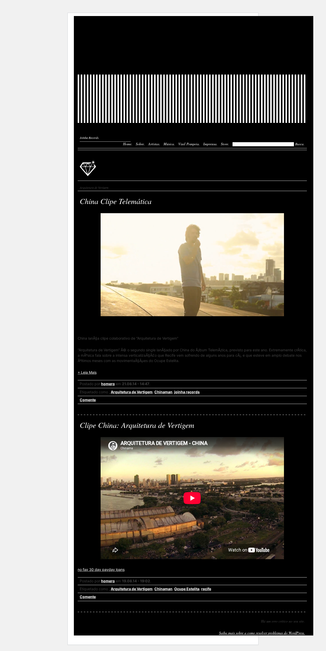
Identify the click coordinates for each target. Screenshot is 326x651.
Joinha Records (89, 168)
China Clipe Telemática (116, 201)
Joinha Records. (89, 138)
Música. (169, 143)
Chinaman (163, 392)
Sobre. (140, 143)
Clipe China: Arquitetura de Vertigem (137, 425)
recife (206, 589)
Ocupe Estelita (186, 589)
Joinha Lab (192, 45)
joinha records (187, 392)
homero (108, 384)
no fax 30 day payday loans (101, 569)
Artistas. (154, 143)
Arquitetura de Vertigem (132, 392)
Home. (127, 143)
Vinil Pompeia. (189, 143)
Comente (88, 400)
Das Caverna (192, 25)
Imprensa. (210, 143)
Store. (225, 143)
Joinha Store (192, 63)
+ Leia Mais (87, 372)
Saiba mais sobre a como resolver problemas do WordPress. (262, 632)
